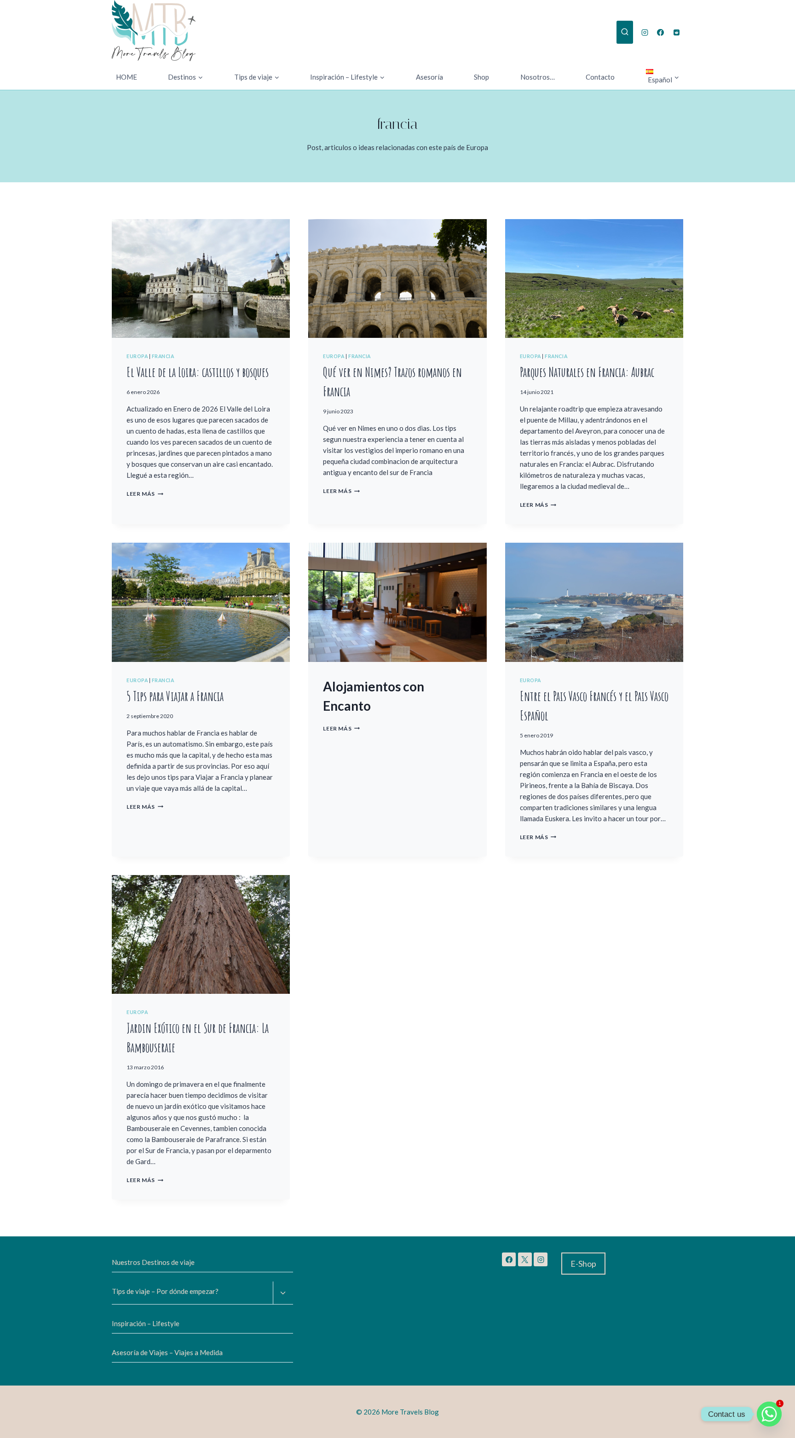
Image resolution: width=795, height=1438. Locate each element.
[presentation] (201, 278)
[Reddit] (676, 32)
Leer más (145, 493)
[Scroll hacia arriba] (41, 1424)
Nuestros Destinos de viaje (153, 1262)
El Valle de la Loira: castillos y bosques (198, 372)
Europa (137, 356)
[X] (525, 1259)
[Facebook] (661, 32)
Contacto (600, 77)
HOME (126, 77)
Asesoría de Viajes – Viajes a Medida (167, 1352)
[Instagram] (644, 32)
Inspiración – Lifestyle (145, 1323)
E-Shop (583, 1263)
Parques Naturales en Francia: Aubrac (587, 372)
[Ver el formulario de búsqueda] (624, 32)
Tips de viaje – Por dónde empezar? (165, 1291)
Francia (163, 356)
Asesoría (429, 77)
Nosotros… (537, 77)
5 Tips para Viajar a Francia (175, 696)
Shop (481, 77)
